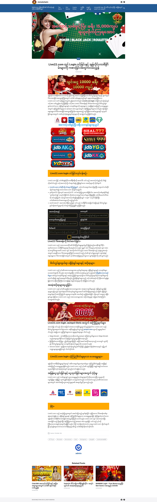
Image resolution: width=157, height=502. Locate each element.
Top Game (60, 8)
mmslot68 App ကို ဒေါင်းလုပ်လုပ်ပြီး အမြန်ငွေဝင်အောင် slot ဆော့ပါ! (108, 8)
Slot (78, 58)
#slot (75, 439)
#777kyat (51, 439)
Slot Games (68, 8)
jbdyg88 (91, 439)
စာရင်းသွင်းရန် (89, 8)
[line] (124, 2)
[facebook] (121, 2)
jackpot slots (88, 329)
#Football (59, 439)
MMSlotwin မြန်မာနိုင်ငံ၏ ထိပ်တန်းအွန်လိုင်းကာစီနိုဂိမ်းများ (43, 8)
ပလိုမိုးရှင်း (82, 8)
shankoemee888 (101, 439)
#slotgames (83, 439)
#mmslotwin (68, 439)
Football (57, 433)
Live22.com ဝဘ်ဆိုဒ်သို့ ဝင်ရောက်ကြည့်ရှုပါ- (64, 187)
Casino (52, 433)
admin (79, 453)
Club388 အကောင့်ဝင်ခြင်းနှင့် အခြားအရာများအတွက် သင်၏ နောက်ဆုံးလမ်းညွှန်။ (45, 486)
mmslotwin (43, 2)
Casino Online (75, 8)
